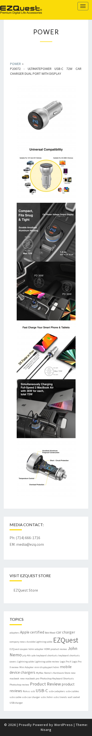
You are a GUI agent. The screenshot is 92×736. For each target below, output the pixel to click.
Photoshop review (19, 684)
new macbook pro (29, 678)
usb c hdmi (47, 697)
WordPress (63, 725)
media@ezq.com (30, 544)
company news (18, 641)
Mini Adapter (26, 667)
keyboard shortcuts (47, 655)
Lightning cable (25, 661)
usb (33, 691)
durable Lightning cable (39, 641)
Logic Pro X (65, 661)
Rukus (26, 691)
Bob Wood (50, 632)
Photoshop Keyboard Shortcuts (57, 678)
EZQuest (14, 6)
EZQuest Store (25, 590)
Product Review (45, 684)
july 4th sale (29, 655)
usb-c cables (72, 691)
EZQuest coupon (19, 649)
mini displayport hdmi (46, 667)
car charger (65, 632)
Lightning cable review (47, 661)
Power (15, 64)
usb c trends (60, 697)
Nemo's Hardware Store (57, 672)
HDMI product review (55, 649)
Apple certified (32, 632)
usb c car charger (31, 697)
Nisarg (46, 729)
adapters (14, 632)
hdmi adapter (35, 649)
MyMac (39, 672)
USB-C (42, 690)
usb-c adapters (57, 691)
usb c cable (15, 697)
